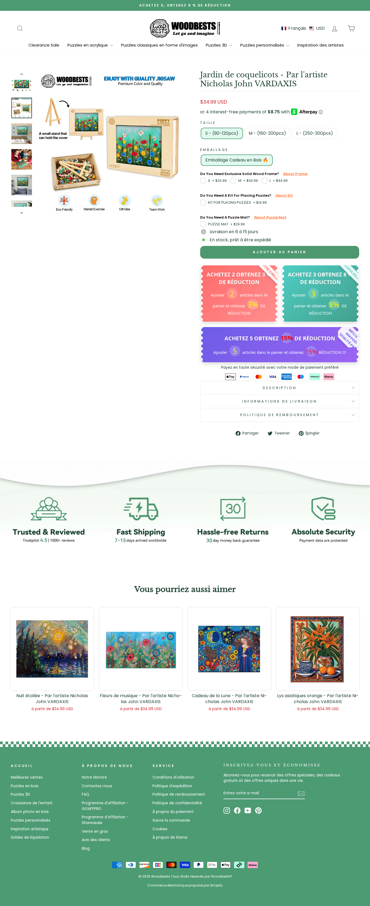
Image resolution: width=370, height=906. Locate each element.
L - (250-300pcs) (314, 133)
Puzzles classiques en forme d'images (159, 45)
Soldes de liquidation (30, 837)
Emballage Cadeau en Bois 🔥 (236, 160)
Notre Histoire (94, 777)
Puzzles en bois (24, 786)
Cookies (159, 829)
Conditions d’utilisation (173, 777)
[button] (303, 28)
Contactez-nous (97, 786)
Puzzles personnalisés (262, 45)
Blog (86, 848)
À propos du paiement (173, 811)
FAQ (85, 794)
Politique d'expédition (172, 786)
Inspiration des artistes (320, 45)
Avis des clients (96, 839)
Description (279, 388)
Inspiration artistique (29, 829)
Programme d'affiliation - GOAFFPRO (105, 805)
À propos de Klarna (169, 837)
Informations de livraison (279, 401)
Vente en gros (95, 831)
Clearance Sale (43, 45)
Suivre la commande (171, 820)
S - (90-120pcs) (221, 133)
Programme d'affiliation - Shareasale (105, 820)
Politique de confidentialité (177, 803)
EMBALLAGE (214, 149)
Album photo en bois (30, 811)
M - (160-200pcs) (267, 133)
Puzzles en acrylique (88, 45)
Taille (208, 122)
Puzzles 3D (217, 45)
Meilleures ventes (27, 777)
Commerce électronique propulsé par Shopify (185, 885)
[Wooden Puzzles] (185, 28)
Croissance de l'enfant (32, 803)
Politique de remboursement (279, 415)
